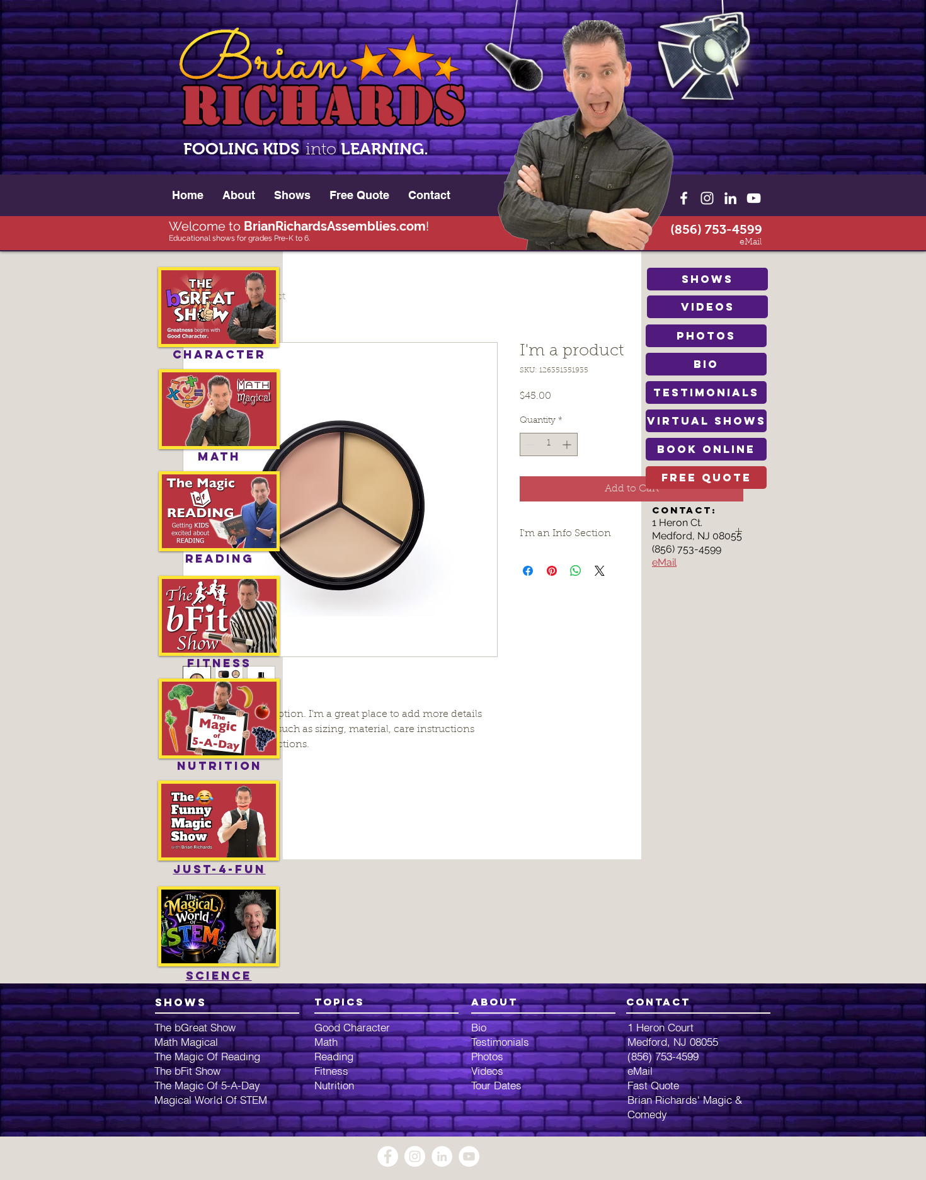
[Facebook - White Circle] (387, 1156)
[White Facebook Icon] (683, 198)
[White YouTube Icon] (753, 198)
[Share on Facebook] (527, 570)
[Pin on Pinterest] (551, 570)
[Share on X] (599, 570)
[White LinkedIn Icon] (730, 198)
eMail (664, 562)
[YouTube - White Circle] (469, 1156)
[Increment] (568, 444)
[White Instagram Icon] (707, 198)
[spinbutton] (548, 444)
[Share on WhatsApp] (575, 570)
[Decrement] (529, 444)
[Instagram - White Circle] (414, 1156)
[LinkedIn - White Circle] (442, 1156)
